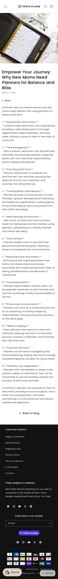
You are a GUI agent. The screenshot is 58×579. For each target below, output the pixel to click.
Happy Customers (15, 436)
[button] (5, 6)
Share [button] (8, 100)
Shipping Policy (13, 448)
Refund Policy (12, 442)
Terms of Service (14, 461)
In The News (11, 467)
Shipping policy (28, 573)
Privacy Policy (12, 455)
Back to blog (31, 413)
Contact (9, 473)
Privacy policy (46, 569)
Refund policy (32, 569)
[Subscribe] (49, 523)
